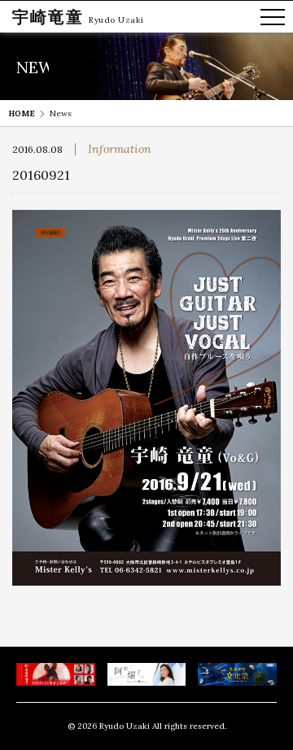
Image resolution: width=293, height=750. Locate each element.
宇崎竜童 (48, 17)
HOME (21, 113)
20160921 (41, 175)
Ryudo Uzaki (116, 20)
